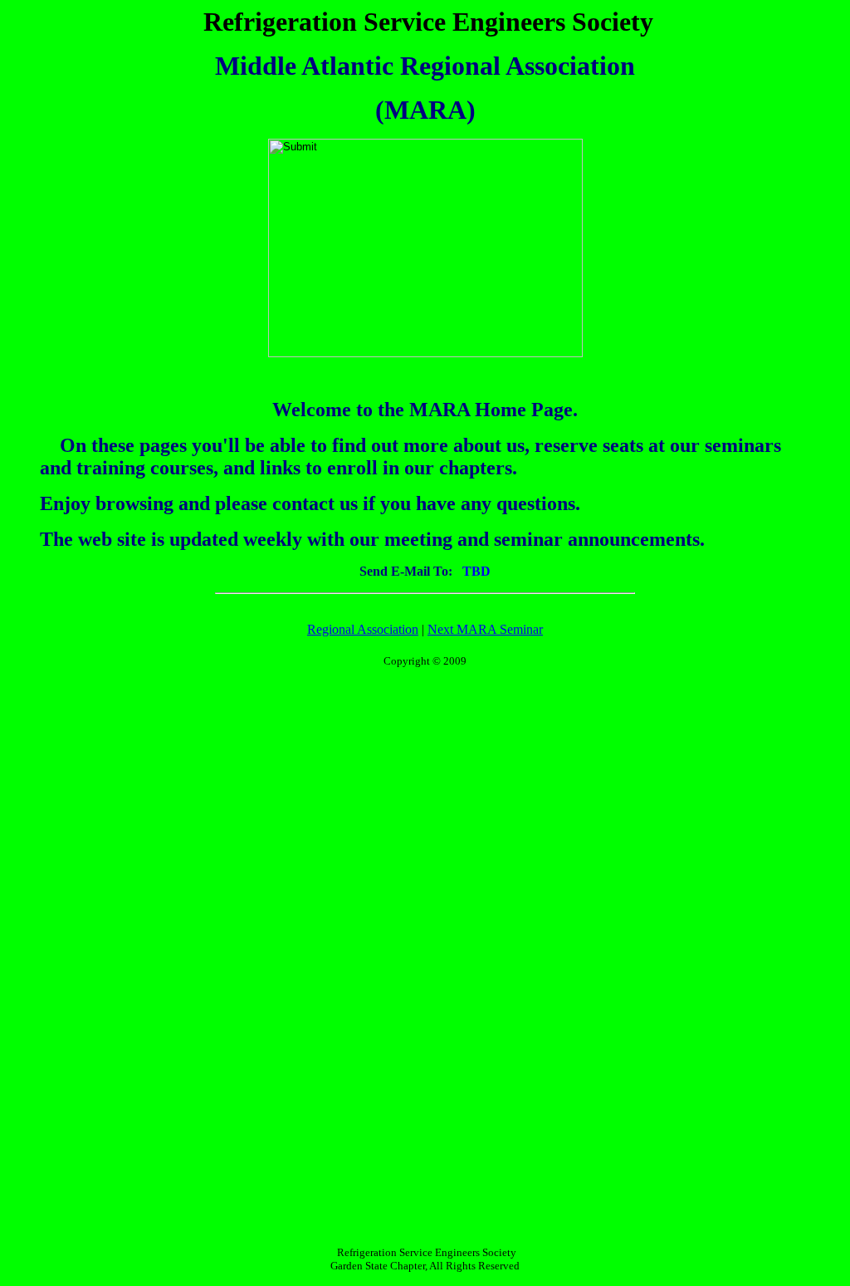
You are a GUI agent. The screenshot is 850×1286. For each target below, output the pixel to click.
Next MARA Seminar (485, 629)
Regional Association (362, 629)
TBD (471, 571)
